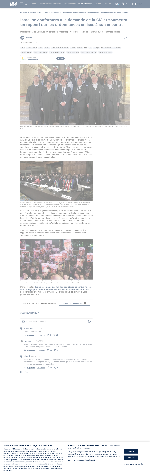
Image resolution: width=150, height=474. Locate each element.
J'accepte (131, 451)
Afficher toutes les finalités (133, 464)
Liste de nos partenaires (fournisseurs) (81, 460)
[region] (75, 458)
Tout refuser (131, 458)
